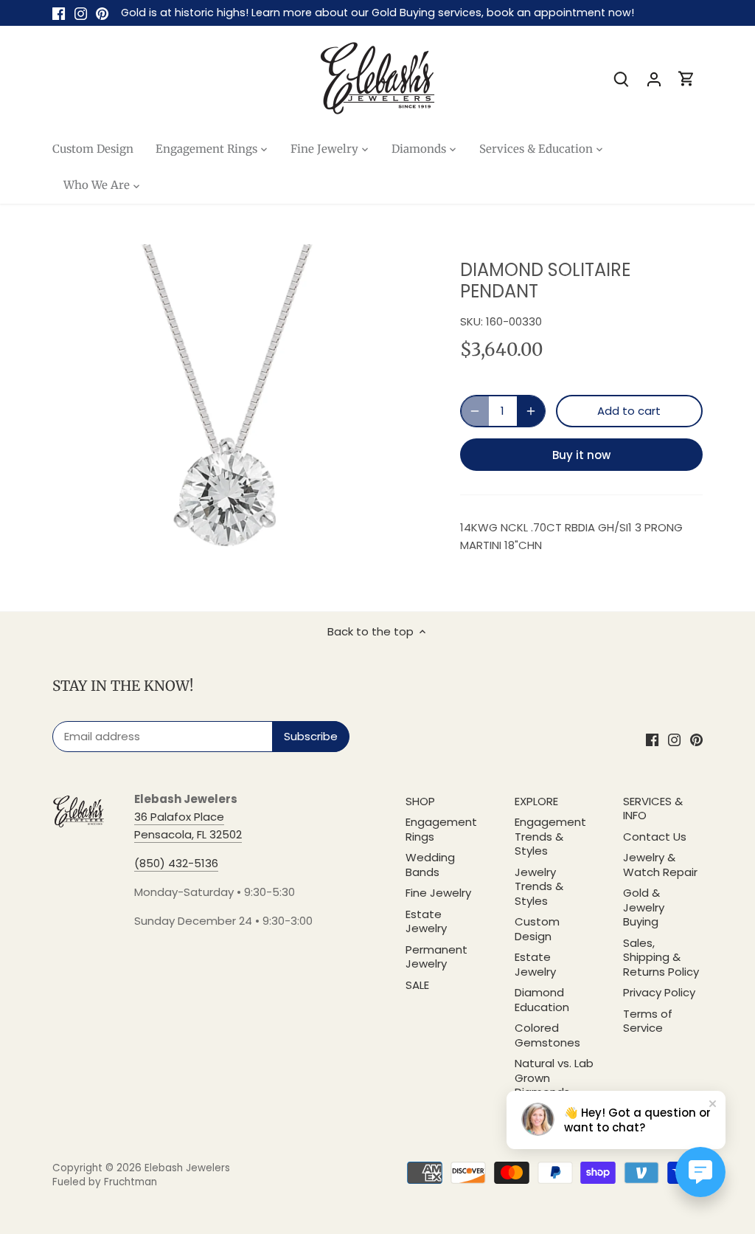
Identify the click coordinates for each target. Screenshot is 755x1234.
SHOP (420, 801)
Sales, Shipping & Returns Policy (661, 957)
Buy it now (581, 455)
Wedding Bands (430, 864)
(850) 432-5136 (176, 863)
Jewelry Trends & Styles (539, 886)
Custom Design (537, 929)
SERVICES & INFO (653, 808)
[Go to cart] (686, 78)
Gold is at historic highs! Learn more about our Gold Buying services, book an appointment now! (377, 12)
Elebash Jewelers (187, 1168)
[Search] (621, 78)
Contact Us (654, 836)
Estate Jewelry (426, 921)
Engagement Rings (441, 829)
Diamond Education (542, 1000)
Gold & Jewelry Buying (643, 907)
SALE (417, 985)
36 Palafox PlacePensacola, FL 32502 (188, 825)
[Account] (654, 78)
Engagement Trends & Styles (550, 836)
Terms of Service (647, 1021)
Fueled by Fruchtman (104, 1182)
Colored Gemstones (547, 1035)
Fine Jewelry (438, 892)
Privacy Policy (659, 992)
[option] (238, 407)
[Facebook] (58, 13)
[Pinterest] (102, 13)
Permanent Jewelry (436, 957)
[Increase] (531, 411)
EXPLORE (536, 801)
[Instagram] (80, 13)
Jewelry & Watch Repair (660, 864)
